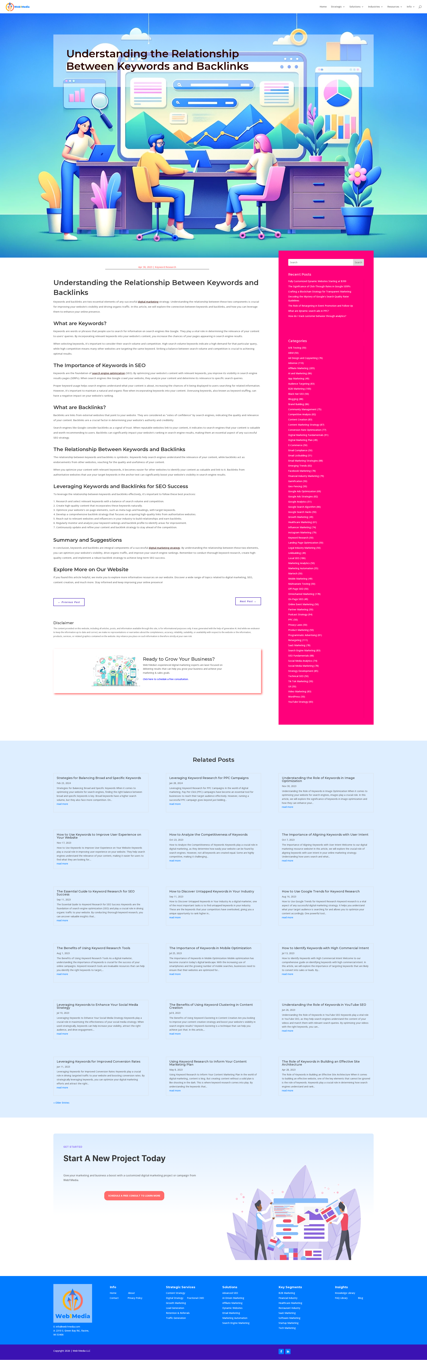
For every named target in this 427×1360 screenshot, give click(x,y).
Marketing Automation (300, 568)
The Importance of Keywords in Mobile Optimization (210, 948)
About (134, 1293)
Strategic (336, 6)
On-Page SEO (295, 599)
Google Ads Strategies (300, 496)
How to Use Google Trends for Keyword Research (321, 891)
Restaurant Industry (289, 1308)
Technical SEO (296, 676)
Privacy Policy (135, 1298)
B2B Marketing (296, 388)
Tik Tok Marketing (298, 681)
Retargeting (294, 640)
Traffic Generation (176, 1318)
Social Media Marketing (301, 665)
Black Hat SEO (296, 393)
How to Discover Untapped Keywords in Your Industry (211, 891)
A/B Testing (294, 347)
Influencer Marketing (299, 527)
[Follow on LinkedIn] (288, 1351)
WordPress (294, 696)
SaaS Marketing (296, 645)
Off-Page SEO (295, 588)
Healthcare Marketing (300, 522)
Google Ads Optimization (302, 491)
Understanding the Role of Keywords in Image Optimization (318, 779)
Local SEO (293, 558)
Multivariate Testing (299, 583)
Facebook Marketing (299, 470)
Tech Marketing (287, 1328)
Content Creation (297, 419)
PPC (290, 619)
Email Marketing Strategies (303, 460)
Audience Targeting (299, 383)
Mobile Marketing (297, 578)
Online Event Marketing (301, 604)
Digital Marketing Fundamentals (305, 435)
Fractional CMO (195, 1298)
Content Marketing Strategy (303, 424)
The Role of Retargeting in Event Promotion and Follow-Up (320, 305)
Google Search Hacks (299, 512)
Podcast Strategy (297, 614)
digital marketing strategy (164, 547)
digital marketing (148, 301)
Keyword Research (165, 267)
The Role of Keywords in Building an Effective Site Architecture (321, 1063)
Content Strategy (175, 1293)
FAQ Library (344, 1298)
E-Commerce (295, 445)
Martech (292, 573)
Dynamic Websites (232, 1308)
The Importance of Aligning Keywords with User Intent (325, 834)
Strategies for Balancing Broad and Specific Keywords (99, 778)
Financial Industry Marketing (303, 476)
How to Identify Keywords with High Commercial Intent (325, 948)
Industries (374, 6)
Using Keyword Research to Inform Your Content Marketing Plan (208, 1063)
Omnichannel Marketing (301, 594)
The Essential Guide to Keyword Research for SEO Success (96, 893)
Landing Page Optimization (303, 542)
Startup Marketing (289, 1323)
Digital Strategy (174, 1298)
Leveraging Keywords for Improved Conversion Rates (98, 1061)
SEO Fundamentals (298, 655)
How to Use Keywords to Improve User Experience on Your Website (99, 836)
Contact (117, 1298)
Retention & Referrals (178, 1313)
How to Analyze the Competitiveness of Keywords (208, 834)
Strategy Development (300, 671)
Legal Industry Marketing (302, 547)
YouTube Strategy (298, 701)
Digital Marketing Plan (300, 440)
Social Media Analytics (300, 660)
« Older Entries (61, 1102)
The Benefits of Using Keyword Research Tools (93, 948)
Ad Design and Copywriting (303, 358)
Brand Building (296, 404)
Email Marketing (231, 1313)
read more (62, 803)
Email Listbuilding (297, 455)
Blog (363, 1298)
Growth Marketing (298, 517)
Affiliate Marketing (298, 368)
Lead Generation (175, 1308)
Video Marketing (297, 691)
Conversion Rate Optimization (304, 429)
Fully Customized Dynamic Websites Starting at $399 (317, 281)
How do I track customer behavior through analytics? (317, 316)
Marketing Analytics (299, 563)
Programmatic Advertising (302, 635)
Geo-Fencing (295, 486)
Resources (393, 6)
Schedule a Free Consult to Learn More (134, 1195)
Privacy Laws (295, 624)
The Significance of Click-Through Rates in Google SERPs (319, 286)
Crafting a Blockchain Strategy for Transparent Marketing (319, 291)
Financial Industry (288, 1298)
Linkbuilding (294, 553)
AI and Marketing (297, 373)
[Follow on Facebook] (281, 1351)
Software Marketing (289, 1318)
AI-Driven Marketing (233, 1298)
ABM (291, 352)
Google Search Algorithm (302, 506)
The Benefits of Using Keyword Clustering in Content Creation (211, 1006)
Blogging (293, 399)
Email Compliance (297, 450)
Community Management (302, 409)
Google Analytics (297, 501)
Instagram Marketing (299, 532)
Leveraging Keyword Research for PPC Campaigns (209, 778)
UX (289, 686)
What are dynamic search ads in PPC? (308, 310)
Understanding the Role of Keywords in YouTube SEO (324, 1005)
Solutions (354, 6)
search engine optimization (108, 373)
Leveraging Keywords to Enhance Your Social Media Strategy (97, 1006)
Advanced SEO (230, 1293)
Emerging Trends (297, 465)
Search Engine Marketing (301, 650)
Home (323, 6)
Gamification (295, 481)
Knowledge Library (345, 1293)
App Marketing (296, 378)
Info (409, 6)
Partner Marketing (298, 609)
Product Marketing (298, 630)
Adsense (292, 363)
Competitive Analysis (299, 414)
